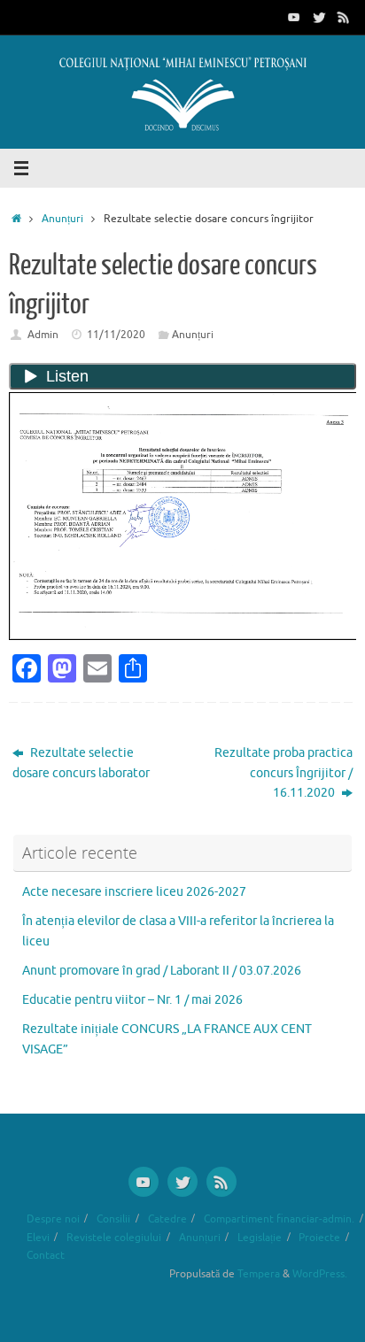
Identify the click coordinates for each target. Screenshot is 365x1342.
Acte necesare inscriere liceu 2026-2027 (134, 891)
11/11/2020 (116, 335)
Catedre (167, 1219)
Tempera (258, 1274)
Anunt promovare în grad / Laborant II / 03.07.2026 (161, 970)
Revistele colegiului (113, 1237)
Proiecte (319, 1237)
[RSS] (343, 16)
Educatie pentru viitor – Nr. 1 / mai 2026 (132, 999)
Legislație (259, 1237)
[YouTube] (294, 16)
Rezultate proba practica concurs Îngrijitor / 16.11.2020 (283, 773)
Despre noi (53, 1219)
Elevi (38, 1237)
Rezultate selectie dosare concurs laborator (81, 763)
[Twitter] (319, 16)
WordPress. (319, 1274)
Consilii (113, 1219)
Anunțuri (62, 219)
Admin (42, 335)
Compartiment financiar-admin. (279, 1219)
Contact (46, 1255)
